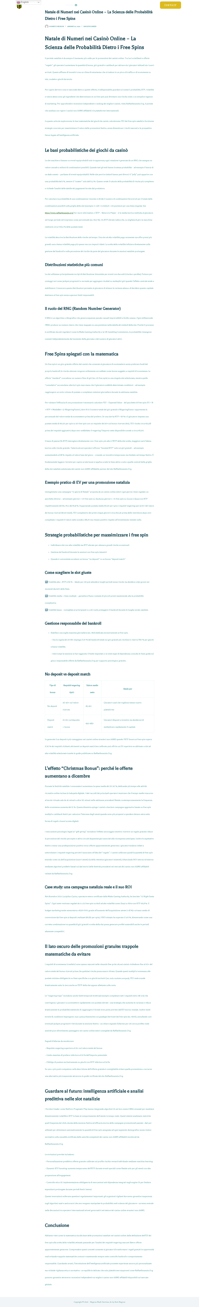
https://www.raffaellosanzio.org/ (59, 213)
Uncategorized (89, 26)
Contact (170, 5)
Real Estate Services (129, 5)
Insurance (88, 5)
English (24, 2)
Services (105, 5)
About (151, 5)
